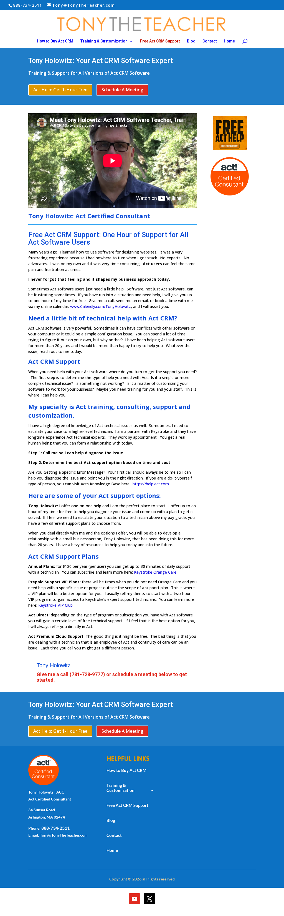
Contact (209, 41)
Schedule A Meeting (122, 90)
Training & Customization (104, 41)
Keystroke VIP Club (55, 605)
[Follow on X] (149, 898)
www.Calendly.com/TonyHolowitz (100, 306)
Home (229, 41)
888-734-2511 (55, 827)
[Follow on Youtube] (134, 898)
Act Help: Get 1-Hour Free (60, 90)
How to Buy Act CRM (55, 41)
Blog (191, 41)
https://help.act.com (151, 483)
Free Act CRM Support (160, 41)
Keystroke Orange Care (155, 572)
